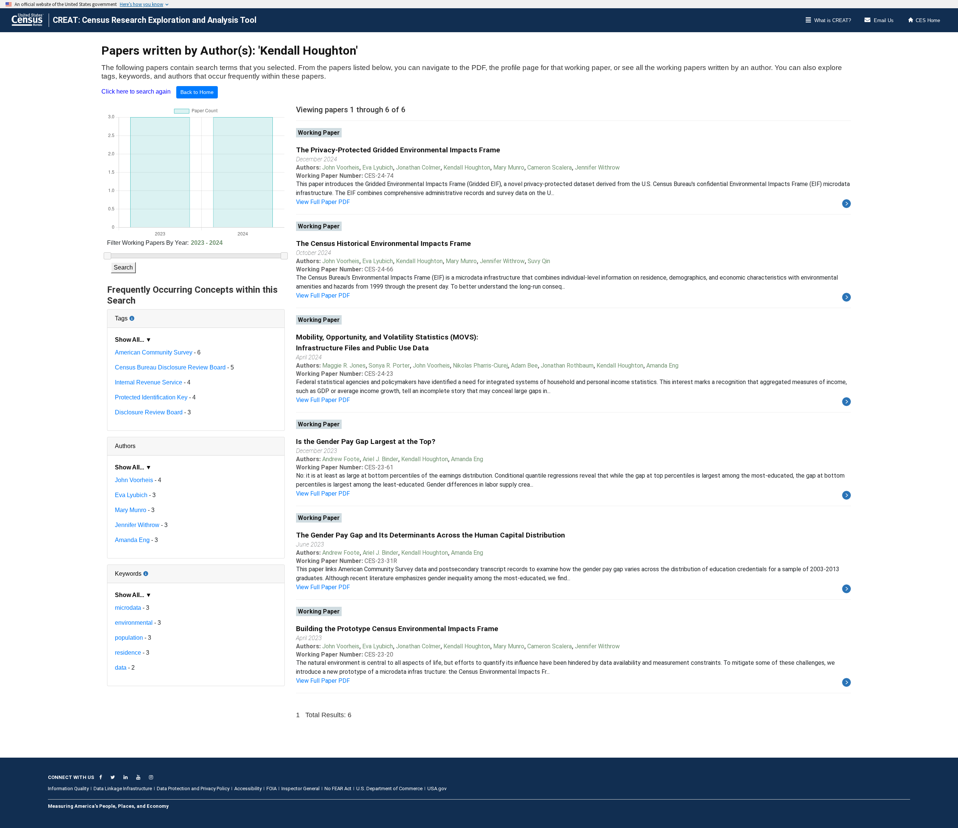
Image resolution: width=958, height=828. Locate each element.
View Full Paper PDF (323, 202)
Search (123, 267)
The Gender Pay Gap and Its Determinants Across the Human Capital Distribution (430, 535)
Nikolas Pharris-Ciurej (480, 365)
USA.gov (436, 788)
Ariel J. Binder (380, 459)
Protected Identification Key (151, 397)
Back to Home (197, 92)
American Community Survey (153, 352)
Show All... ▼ (133, 340)
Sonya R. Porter (389, 365)
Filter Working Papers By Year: (148, 243)
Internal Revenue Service (148, 382)
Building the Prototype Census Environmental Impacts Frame (397, 628)
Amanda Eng (132, 540)
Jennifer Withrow (137, 525)
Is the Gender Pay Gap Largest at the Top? (365, 441)
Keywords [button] (152, 571)
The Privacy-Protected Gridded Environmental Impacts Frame (398, 150)
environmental (134, 623)
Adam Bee (524, 365)
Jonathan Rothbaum (567, 365)
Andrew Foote (341, 459)
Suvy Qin (539, 261)
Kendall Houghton (466, 167)
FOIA (271, 788)
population (129, 637)
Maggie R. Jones (344, 365)
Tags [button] (146, 316)
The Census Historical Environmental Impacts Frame (383, 243)
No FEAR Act (337, 788)
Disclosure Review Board (149, 412)
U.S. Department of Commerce (389, 788)
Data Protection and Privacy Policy (193, 788)
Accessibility (248, 788)
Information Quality (68, 788)
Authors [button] (125, 446)
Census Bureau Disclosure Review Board (170, 367)
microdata (128, 608)
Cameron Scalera (549, 167)
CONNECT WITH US (71, 777)
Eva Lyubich (131, 495)
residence (128, 652)
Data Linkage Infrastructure (123, 788)
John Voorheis (134, 480)
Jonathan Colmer (418, 167)
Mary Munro (130, 510)
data (120, 667)
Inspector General (300, 788)
